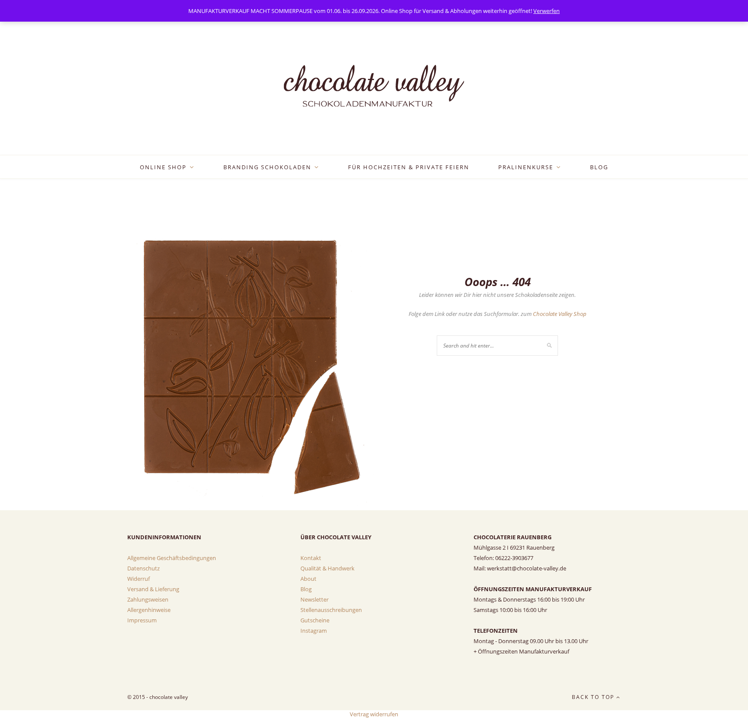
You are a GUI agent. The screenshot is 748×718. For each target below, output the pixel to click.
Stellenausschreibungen (331, 610)
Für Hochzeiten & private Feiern (408, 167)
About (308, 579)
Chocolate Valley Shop (560, 314)
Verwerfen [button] (546, 11)
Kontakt (310, 558)
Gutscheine (314, 620)
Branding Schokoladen (267, 167)
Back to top (594, 697)
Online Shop (163, 167)
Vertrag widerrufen (374, 714)
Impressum (142, 620)
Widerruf (138, 579)
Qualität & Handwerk (327, 568)
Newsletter (314, 599)
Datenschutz (143, 568)
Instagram (313, 630)
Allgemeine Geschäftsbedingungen (171, 558)
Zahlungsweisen (147, 599)
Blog (599, 167)
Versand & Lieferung (153, 589)
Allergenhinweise (149, 610)
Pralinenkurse (525, 167)
